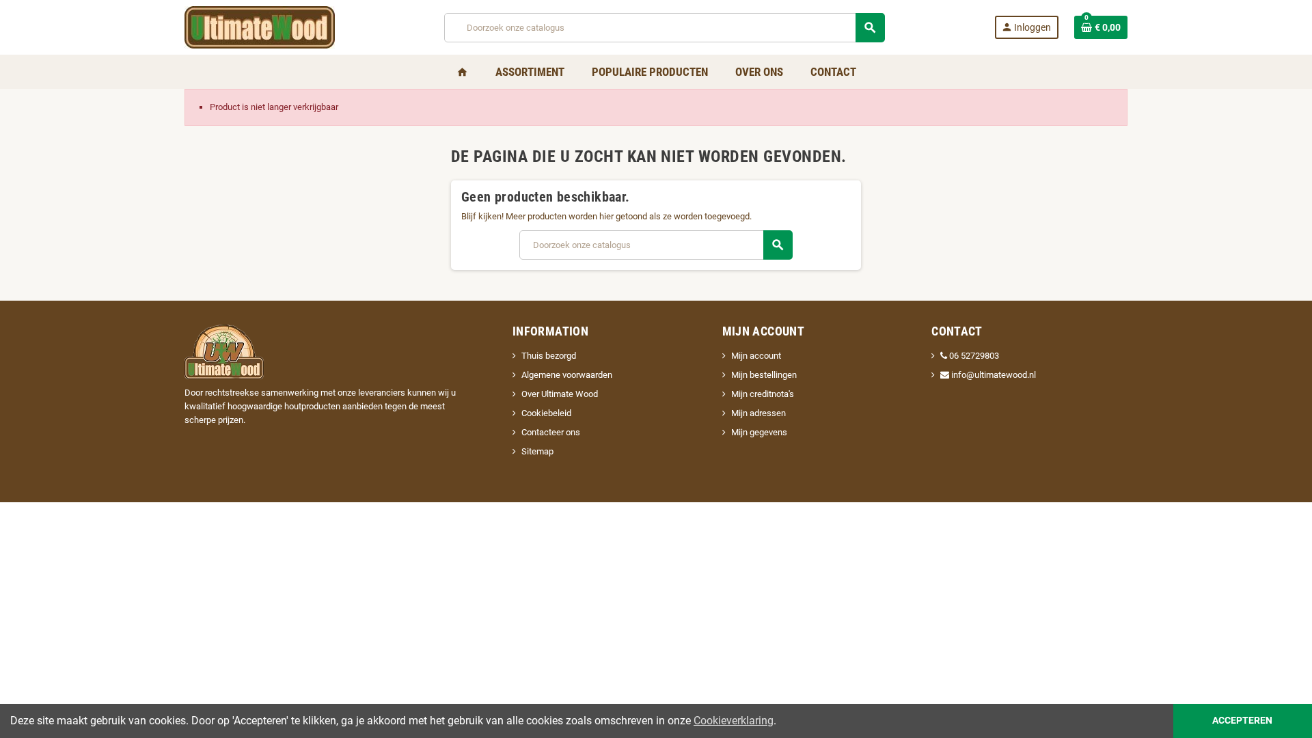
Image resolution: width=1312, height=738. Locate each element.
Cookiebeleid (546, 413)
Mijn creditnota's (762, 394)
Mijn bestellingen (764, 375)
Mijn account (756, 356)
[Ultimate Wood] (259, 26)
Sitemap (537, 451)
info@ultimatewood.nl (992, 375)
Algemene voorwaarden (566, 375)
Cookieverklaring (734, 720)
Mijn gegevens (759, 432)
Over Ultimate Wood (559, 394)
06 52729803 (974, 356)
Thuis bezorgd (548, 356)
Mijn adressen (758, 413)
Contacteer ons (550, 432)
